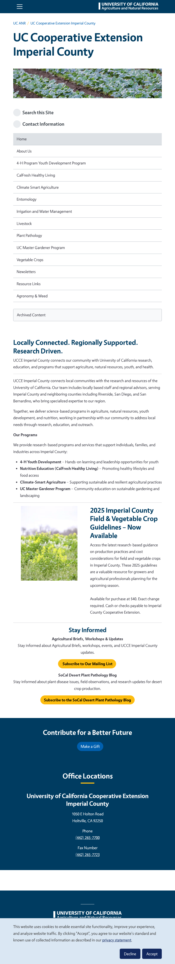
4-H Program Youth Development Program (51, 162)
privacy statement (116, 939)
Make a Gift (90, 746)
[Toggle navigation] (19, 6)
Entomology (26, 199)
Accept (152, 953)
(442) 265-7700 (88, 837)
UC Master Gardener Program (41, 247)
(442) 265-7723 (88, 854)
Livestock (24, 223)
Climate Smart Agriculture (38, 187)
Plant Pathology (29, 235)
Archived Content (31, 314)
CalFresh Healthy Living (36, 175)
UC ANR (19, 23)
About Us (24, 151)
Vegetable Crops (30, 259)
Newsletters (26, 271)
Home (22, 138)
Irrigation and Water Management (44, 211)
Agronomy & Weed (32, 295)
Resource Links (29, 283)
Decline (130, 953)
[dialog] (87, 941)
